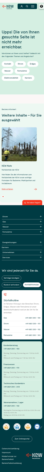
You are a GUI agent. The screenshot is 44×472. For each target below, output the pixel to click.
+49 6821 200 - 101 (32, 324)
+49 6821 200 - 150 (11, 349)
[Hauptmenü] (32, 6)
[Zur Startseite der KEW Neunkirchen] (8, 7)
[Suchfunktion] (27, 6)
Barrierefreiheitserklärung (12, 463)
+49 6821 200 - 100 (32, 318)
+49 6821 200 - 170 (11, 368)
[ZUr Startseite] (34, 456)
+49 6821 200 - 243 (12, 387)
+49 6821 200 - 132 (11, 406)
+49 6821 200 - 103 (32, 335)
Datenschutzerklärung (10, 449)
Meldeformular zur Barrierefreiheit (9, 458)
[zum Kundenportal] (21, 6)
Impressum (6, 453)
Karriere (5, 247)
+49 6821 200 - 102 (32, 329)
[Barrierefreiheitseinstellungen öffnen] (41, 6)
